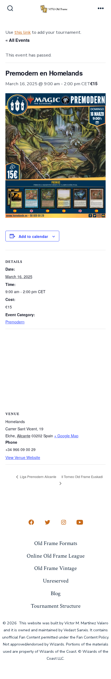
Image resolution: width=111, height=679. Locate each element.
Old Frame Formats (55, 543)
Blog (56, 593)
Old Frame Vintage (55, 568)
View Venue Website (22, 457)
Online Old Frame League (56, 555)
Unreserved (55, 580)
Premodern (15, 321)
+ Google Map (66, 435)
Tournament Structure (56, 606)
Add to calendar (33, 236)
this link (22, 32)
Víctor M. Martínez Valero (86, 623)
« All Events (17, 40)
